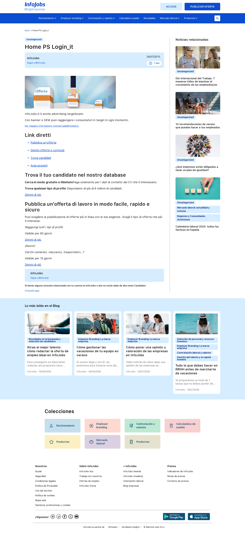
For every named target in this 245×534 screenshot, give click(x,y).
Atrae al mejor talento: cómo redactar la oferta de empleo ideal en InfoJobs (47, 351)
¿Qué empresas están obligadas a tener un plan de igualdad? (197, 168)
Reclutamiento (46, 18)
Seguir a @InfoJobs (36, 63)
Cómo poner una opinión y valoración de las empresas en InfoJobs (147, 351)
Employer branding (71, 18)
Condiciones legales (45, 481)
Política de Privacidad (46, 486)
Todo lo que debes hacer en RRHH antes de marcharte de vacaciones (196, 369)
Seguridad (40, 476)
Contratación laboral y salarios (194, 352)
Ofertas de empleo (89, 481)
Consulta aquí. (32, 290)
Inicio (27, 30)
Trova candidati (40, 158)
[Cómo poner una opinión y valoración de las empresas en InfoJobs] (147, 333)
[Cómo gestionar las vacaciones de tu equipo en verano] (98, 333)
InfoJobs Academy (133, 476)
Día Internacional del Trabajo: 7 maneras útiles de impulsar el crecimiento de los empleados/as (196, 81)
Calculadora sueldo (129, 18)
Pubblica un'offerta (43, 142)
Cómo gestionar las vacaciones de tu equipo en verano (98, 351)
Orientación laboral (133, 481)
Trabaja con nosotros (90, 476)
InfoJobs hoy (86, 471)
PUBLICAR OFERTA (202, 6)
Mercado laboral (168, 18)
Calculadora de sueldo (186, 425)
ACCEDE (171, 6)
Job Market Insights (130, 527)
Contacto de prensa (178, 481)
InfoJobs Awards (132, 471)
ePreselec (112, 527)
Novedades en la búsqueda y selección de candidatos (45, 340)
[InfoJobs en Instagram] (53, 516)
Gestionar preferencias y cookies (52, 505)
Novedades (149, 18)
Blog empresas (131, 486)
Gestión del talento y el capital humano (194, 358)
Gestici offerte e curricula (47, 150)
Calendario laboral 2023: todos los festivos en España (197, 228)
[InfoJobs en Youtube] (77, 516)
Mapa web (40, 500)
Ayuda (38, 471)
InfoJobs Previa (87, 486)
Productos (189, 18)
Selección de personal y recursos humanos (195, 340)
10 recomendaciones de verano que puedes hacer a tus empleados (198, 126)
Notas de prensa (176, 476)
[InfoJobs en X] (71, 516)
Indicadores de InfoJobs (180, 471)
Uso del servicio (43, 490)
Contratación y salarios (100, 18)
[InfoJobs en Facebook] (65, 516)
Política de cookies (45, 495)
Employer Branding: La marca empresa (94, 340)
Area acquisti (38, 165)
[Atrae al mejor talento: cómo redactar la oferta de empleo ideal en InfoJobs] (48, 333)
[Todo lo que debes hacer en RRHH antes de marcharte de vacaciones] (196, 333)
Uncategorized (34, 39)
